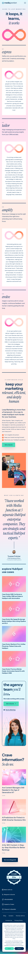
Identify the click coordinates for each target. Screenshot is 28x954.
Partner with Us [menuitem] (20, 915)
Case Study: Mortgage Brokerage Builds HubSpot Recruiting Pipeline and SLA (14, 621)
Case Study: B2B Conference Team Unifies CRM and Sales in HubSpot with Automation (12, 596)
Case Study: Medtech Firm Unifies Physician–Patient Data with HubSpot (13, 646)
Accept (9, 948)
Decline (19, 948)
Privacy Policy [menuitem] (19, 920)
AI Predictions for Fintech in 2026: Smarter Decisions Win (14, 819)
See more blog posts (10, 860)
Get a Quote (8, 445)
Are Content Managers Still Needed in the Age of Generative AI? (13, 790)
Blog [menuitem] (4, 915)
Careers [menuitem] (11, 915)
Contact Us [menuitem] (8, 920)
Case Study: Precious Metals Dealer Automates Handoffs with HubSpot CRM (13, 671)
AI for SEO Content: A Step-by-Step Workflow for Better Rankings (13, 847)
